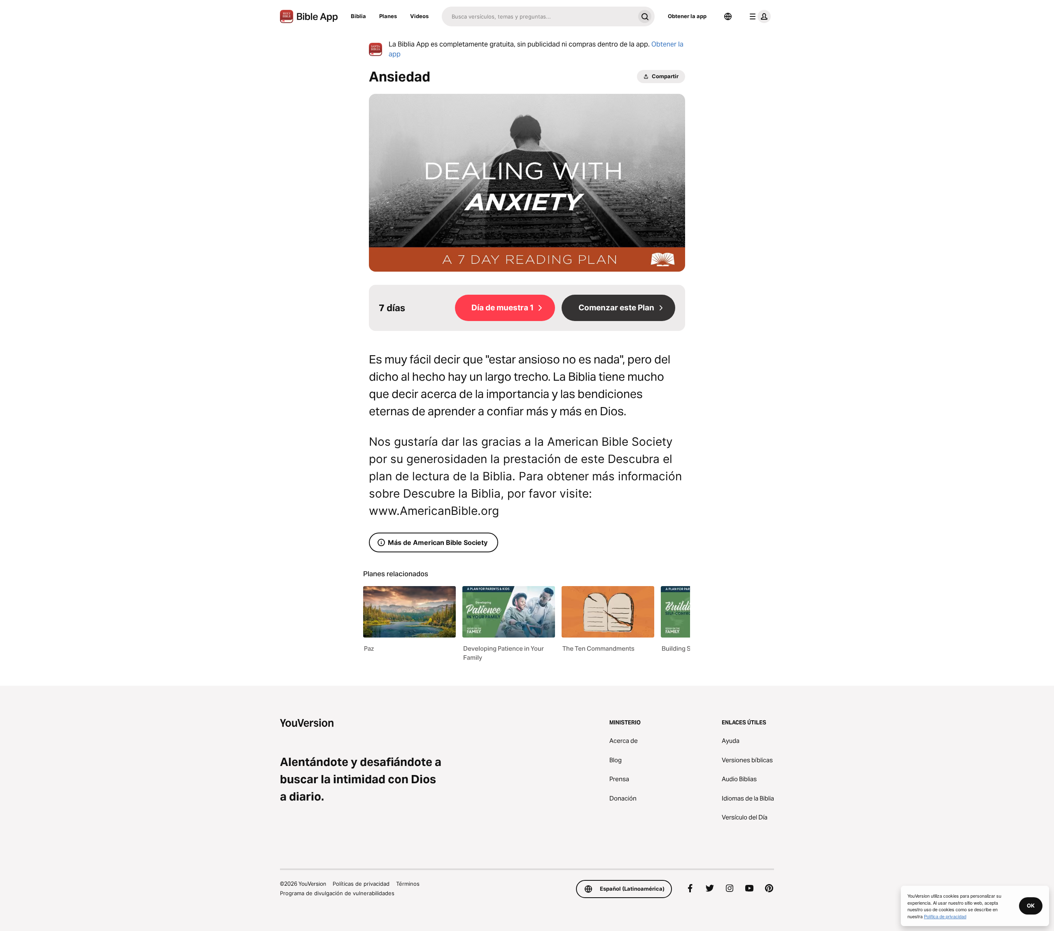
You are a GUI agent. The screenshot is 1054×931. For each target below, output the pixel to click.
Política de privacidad (945, 916)
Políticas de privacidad (361, 883)
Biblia (358, 16)
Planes (388, 16)
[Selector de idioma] (728, 16)
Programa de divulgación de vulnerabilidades (337, 893)
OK (1031, 905)
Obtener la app (687, 16)
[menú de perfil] (758, 16)
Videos (419, 16)
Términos (408, 883)
